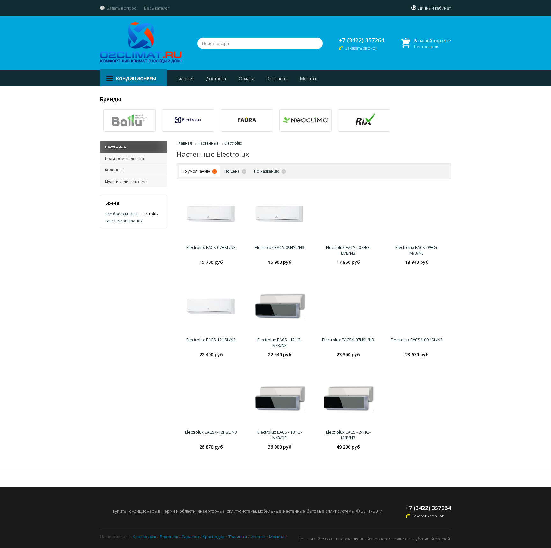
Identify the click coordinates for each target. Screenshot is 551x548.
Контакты (277, 79)
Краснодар (213, 536)
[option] (129, 120)
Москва (276, 536)
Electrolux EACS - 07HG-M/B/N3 (348, 250)
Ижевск (258, 536)
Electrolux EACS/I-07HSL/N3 (348, 339)
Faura (110, 221)
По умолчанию (196, 171)
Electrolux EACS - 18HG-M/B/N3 (279, 435)
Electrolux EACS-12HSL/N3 (211, 339)
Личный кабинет (434, 8)
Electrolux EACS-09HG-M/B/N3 (416, 250)
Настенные (115, 147)
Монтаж (308, 79)
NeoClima (126, 221)
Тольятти (237, 536)
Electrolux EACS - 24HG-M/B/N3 (348, 435)
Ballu (134, 214)
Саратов (190, 536)
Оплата (246, 79)
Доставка (216, 79)
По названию (266, 171)
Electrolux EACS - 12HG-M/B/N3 (279, 342)
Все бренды (116, 214)
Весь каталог (157, 8)
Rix (139, 221)
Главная (185, 79)
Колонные (115, 170)
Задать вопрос (121, 8)
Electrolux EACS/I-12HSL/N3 (211, 432)
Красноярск (144, 536)
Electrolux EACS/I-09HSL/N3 (417, 339)
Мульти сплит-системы (126, 181)
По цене (232, 171)
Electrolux (149, 214)
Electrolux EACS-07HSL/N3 (211, 247)
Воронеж (169, 536)
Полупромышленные (125, 158)
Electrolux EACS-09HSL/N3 (279, 247)
